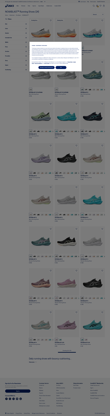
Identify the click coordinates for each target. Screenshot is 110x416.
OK (61, 67)
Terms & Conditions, (38, 63)
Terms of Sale (46, 63)
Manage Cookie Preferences (46, 67)
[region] (55, 57)
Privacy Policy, (70, 61)
